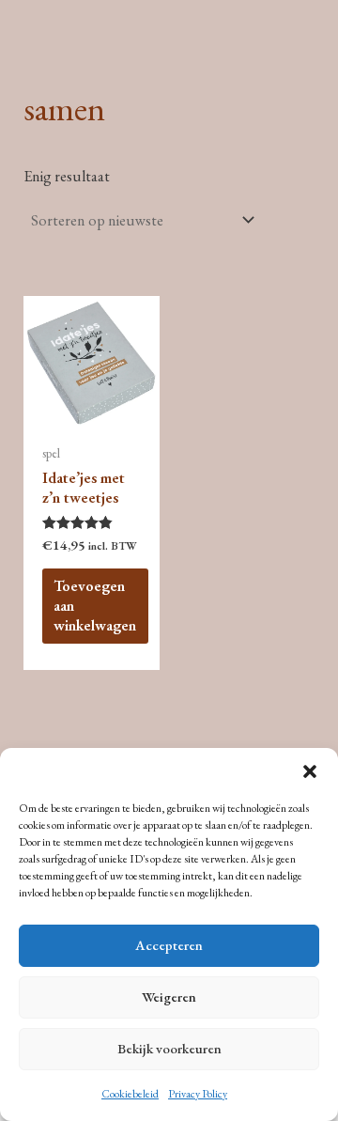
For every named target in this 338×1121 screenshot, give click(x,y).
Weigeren (169, 996)
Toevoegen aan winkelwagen (95, 605)
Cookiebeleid (130, 1093)
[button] (309, 771)
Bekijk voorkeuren (169, 1048)
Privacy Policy (197, 1093)
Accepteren (169, 945)
